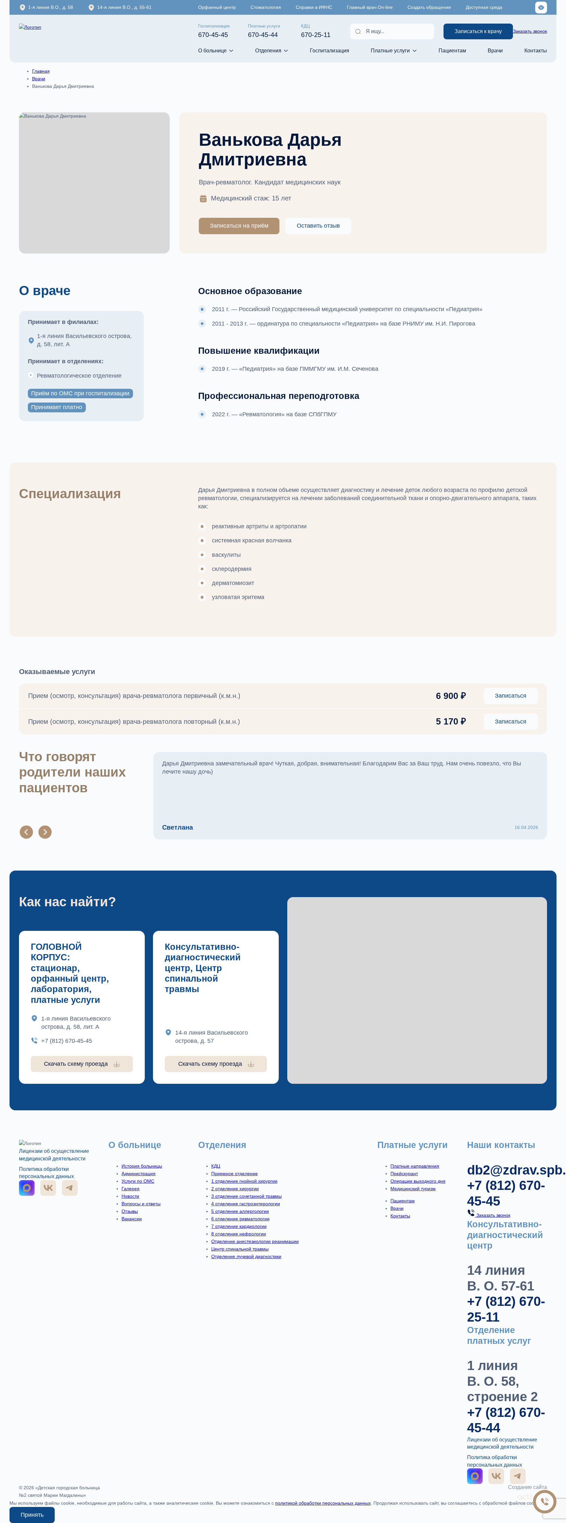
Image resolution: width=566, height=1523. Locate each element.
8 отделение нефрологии (238, 1233)
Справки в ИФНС (314, 7)
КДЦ (215, 1166)
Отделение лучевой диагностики (246, 1256)
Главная (41, 71)
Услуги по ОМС (138, 1181)
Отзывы (130, 1211)
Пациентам (452, 50)
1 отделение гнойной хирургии (244, 1181)
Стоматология (266, 7)
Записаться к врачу (478, 31)
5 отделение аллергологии (240, 1211)
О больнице (212, 50)
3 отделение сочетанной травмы (246, 1196)
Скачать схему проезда (76, 1064)
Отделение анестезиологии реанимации (255, 1241)
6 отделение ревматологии (240, 1218)
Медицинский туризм (413, 1188)
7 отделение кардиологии (239, 1226)
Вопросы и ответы (141, 1203)
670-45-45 (214, 31)
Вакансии (132, 1218)
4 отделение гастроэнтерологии (245, 1203)
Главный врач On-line (370, 7)
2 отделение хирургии (235, 1188)
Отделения (268, 50)
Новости (130, 1196)
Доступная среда (484, 7)
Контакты (535, 50)
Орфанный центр (217, 7)
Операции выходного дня (417, 1181)
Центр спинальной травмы (240, 1248)
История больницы (142, 1166)
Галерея (131, 1188)
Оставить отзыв (318, 225)
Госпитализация (329, 50)
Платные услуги (390, 50)
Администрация (139, 1173)
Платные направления (414, 1166)
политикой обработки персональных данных (323, 1503)
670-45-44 (264, 31)
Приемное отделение (234, 1173)
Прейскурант (404, 1173)
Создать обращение (429, 7)
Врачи (495, 50)
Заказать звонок (530, 31)
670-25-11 (315, 31)
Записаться (510, 695)
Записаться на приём (239, 225)
